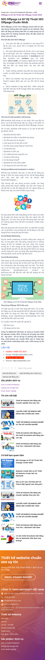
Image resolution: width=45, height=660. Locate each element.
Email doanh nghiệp (8, 391)
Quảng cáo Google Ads (9, 388)
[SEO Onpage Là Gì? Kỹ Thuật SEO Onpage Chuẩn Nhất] (7, 463)
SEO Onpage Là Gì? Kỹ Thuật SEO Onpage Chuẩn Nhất (29, 461)
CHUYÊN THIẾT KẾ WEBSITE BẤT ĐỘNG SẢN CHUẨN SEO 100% (28, 412)
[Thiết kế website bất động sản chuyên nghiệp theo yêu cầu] (7, 495)
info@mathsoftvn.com (12, 601)
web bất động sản (9, 373)
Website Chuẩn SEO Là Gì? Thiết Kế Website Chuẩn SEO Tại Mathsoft (29, 473)
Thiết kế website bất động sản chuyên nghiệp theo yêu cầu (28, 401)
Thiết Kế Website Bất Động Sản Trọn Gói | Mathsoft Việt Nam (28, 445)
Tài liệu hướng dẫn (8, 628)
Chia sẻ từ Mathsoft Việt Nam (21, 12)
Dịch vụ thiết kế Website (10, 385)
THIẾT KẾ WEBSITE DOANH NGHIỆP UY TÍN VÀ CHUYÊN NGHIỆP (30, 423)
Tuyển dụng (5, 631)
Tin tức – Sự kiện (7, 625)
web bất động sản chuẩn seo (30, 373)
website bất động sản (11, 377)
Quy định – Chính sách (9, 634)
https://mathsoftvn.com (21, 361)
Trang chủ (5, 12)
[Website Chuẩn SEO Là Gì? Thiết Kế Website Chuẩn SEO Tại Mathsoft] (7, 474)
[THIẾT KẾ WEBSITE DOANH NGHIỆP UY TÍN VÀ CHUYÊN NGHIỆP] (7, 517)
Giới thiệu (4, 618)
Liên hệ (4, 622)
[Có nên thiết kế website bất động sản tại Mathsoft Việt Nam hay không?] (7, 539)
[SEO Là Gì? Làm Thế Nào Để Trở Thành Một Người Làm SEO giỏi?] (7, 485)
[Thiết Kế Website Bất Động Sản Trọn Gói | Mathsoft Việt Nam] (7, 528)
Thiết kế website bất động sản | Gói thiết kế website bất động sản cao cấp (30, 435)
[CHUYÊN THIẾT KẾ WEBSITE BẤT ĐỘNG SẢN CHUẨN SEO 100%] (7, 506)
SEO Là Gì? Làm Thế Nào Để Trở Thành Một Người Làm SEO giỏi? (29, 483)
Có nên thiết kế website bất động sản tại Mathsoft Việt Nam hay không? (29, 538)
